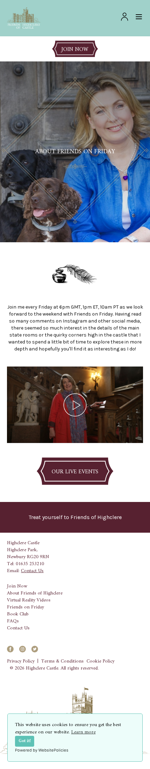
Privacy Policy (21, 661)
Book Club (18, 614)
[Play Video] (75, 404)
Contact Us (32, 571)
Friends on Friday (25, 607)
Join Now (17, 586)
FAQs (13, 621)
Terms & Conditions (62, 661)
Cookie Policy (100, 661)
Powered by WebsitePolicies (41, 750)
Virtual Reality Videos (29, 600)
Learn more (83, 732)
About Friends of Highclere (34, 593)
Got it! (24, 741)
